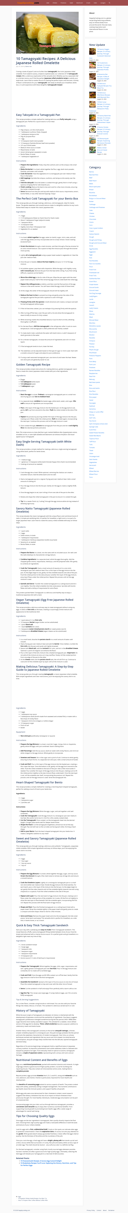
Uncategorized (94, 456)
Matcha (91, 314)
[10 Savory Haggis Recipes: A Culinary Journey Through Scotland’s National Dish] (92, 51)
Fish (90, 258)
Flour (91, 267)
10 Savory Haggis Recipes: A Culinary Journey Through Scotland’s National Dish (100, 53)
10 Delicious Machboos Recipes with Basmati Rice (103, 95)
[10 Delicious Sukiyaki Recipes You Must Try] (92, 86)
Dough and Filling (95, 240)
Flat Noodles (93, 261)
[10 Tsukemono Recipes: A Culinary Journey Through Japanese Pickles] (92, 65)
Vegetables (93, 462)
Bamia (91, 172)
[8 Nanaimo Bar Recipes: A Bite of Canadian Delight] (92, 76)
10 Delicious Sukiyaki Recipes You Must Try (104, 85)
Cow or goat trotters (96, 228)
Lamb (91, 299)
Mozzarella (93, 329)
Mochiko (92, 323)
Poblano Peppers (95, 356)
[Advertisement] (47, 100)
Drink (91, 246)
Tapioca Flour (94, 439)
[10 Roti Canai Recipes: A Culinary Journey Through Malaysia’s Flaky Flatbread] (92, 104)
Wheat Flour (93, 474)
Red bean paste (94, 382)
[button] (109, 3)
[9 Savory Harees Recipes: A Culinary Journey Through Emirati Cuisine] (92, 129)
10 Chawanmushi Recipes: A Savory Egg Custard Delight (41, 1161)
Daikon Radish (94, 234)
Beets (91, 184)
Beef (90, 178)
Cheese (91, 213)
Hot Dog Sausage (95, 293)
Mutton (91, 335)
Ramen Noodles (94, 370)
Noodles (92, 338)
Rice (90, 385)
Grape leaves (93, 284)
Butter (91, 201)
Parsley (91, 347)
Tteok (91, 450)
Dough (91, 237)
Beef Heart (93, 181)
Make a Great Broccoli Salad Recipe (102, 150)
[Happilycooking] (28, 3)
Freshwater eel (94, 273)
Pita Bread (92, 353)
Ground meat (93, 290)
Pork (90, 359)
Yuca (91, 477)
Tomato (92, 447)
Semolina (92, 409)
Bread (91, 190)
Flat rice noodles (95, 264)
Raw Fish (92, 376)
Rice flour (92, 391)
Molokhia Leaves (95, 326)
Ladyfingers (93, 296)
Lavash (91, 305)
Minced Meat (93, 320)
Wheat (91, 468)
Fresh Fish (92, 270)
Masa (91, 311)
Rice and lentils (94, 388)
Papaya (91, 344)
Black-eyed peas (94, 187)
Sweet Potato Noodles (96, 433)
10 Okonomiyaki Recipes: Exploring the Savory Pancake (103, 141)
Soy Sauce (92, 421)
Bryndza (92, 192)
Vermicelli (92, 465)
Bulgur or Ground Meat (97, 198)
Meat (91, 317)
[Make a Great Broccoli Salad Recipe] (92, 150)
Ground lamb (94, 287)
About (105, 1210)
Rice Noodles (93, 394)
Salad (71, 3)
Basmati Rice (93, 175)
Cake (47, 3)
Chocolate (92, 219)
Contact (99, 1210)
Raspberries (93, 373)
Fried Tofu (92, 276)
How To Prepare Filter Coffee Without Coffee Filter (33, 1200)
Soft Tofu (92, 418)
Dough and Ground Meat (97, 243)
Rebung (92, 379)
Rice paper (93, 397)
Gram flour (93, 281)
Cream (88, 3)
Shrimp (91, 415)
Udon (95, 3)
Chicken (55, 3)
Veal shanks (93, 459)
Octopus (92, 341)
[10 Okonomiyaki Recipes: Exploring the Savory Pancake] (92, 141)
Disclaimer (111, 1210)
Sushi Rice (92, 430)
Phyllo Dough (93, 350)
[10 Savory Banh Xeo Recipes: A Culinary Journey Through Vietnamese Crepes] (92, 118)
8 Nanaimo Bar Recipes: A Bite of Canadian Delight (103, 76)
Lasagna (102, 3)
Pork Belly (92, 361)
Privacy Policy (91, 1210)
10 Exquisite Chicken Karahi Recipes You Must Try (32, 1198)
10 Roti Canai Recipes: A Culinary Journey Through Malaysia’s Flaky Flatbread (99, 106)
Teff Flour (92, 442)
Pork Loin (92, 364)
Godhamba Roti (94, 278)
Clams (91, 222)
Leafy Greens (93, 308)
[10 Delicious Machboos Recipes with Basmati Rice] (92, 95)
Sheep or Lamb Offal (96, 412)
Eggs (19, 1196)
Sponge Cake (93, 427)
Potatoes (63, 3)
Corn (90, 225)
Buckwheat (93, 195)
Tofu (91, 445)
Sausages (92, 403)
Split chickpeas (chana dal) (98, 424)
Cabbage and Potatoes (97, 207)
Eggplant (92, 252)
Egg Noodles (93, 249)
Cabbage (92, 204)
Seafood (92, 406)
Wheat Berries (94, 471)
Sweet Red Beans (95, 436)
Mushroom (79, 3)
